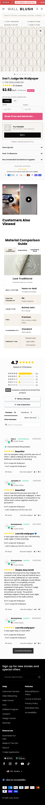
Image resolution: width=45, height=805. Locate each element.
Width (4, 105)
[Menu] (3, 8)
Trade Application (10, 752)
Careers (6, 714)
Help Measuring (9, 696)
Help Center (8, 700)
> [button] (23, 651)
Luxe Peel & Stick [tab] (35, 250)
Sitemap (6, 723)
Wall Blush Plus (32, 708)
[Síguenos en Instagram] (10, 763)
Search (5, 747)
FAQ (4, 704)
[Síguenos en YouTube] (22, 763)
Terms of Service (33, 699)
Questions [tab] (25, 412)
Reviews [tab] (8, 412)
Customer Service (10, 691)
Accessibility (31, 712)
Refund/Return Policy (32, 693)
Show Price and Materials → (20, 116)
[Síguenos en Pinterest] (16, 763)
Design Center (9, 718)
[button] (35, 472)
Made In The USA (10, 743)
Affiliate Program (10, 709)
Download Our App (9, 737)
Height (25, 105)
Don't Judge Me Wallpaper (14, 463)
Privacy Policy (31, 703)
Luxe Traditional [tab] (10, 250)
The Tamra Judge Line (14, 82)
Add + (22, 135)
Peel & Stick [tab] (22, 250)
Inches (7, 101)
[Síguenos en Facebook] (4, 763)
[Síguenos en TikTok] (28, 763)
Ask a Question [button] (23, 405)
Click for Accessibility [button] (16, 779)
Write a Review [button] (23, 399)
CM (15, 101)
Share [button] (9, 472)
